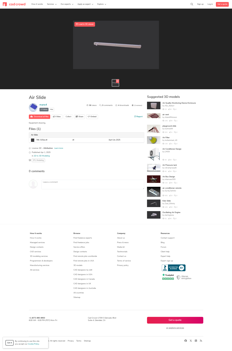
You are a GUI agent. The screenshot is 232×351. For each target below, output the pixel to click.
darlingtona (169, 215)
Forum (163, 247)
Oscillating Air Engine (171, 213)
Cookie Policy (33, 344)
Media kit (121, 247)
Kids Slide (166, 201)
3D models (77, 265)
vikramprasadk (171, 168)
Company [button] (121, 233)
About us (121, 238)
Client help (165, 252)
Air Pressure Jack (169, 165)
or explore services (175, 328)
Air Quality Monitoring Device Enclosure (179, 103)
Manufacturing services (39, 265)
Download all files (41, 117)
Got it (9, 343)
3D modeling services (39, 256)
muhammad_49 (171, 140)
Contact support (168, 238)
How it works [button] (36, 233)
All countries (78, 293)
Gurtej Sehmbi (170, 191)
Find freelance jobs (81, 243)
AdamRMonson (171, 117)
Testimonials (122, 252)
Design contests (37, 247)
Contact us (121, 256)
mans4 (43, 105)
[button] (52, 4)
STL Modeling (38, 160)
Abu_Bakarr (169, 106)
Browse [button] (76, 233)
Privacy (71, 341)
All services (34, 270)
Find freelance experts (82, 238)
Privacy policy (122, 265)
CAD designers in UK (82, 284)
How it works (35, 238)
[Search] (192, 4)
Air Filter (166, 138)
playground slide (169, 126)
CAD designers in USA (82, 275)
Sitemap (76, 297)
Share (80, 117)
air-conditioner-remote (171, 188)
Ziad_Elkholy (170, 204)
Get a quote (222, 4)
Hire (51, 109)
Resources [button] (165, 233)
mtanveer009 (170, 179)
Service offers (79, 247)
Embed (93, 117)
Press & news (123, 243)
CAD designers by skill (82, 270)
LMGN (167, 152)
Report (139, 117)
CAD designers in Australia (84, 288)
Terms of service (124, 261)
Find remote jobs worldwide (85, 256)
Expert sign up (167, 261)
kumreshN (169, 129)
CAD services (35, 252)
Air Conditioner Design (171, 149)
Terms (78, 341)
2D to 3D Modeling (42, 156)
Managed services (37, 243)
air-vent (165, 115)
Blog (162, 243)
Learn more (58, 148)
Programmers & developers (41, 261)
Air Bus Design (168, 177)
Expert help (165, 256)
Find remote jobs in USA (83, 261)
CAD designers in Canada (84, 279)
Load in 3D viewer (86, 24)
